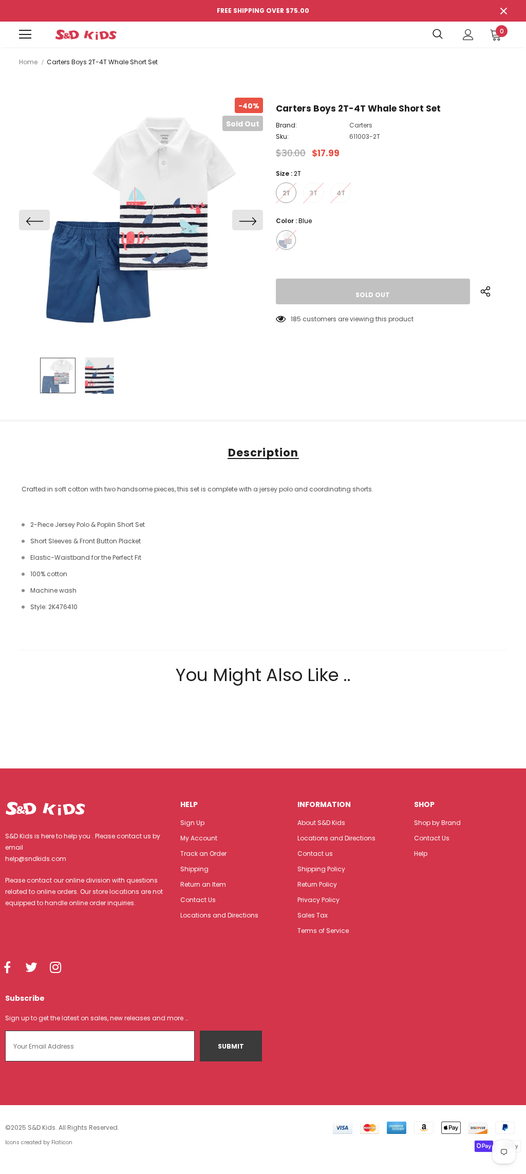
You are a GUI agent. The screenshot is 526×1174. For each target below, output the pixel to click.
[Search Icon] (438, 34)
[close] (503, 11)
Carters (360, 125)
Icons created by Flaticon (38, 1142)
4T (340, 193)
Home (28, 62)
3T (313, 193)
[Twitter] (31, 968)
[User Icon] (468, 34)
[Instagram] (55, 968)
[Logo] (86, 34)
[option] (141, 219)
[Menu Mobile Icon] (25, 34)
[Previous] (34, 220)
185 (296, 319)
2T (286, 193)
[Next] (247, 220)
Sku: (282, 136)
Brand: (286, 125)
